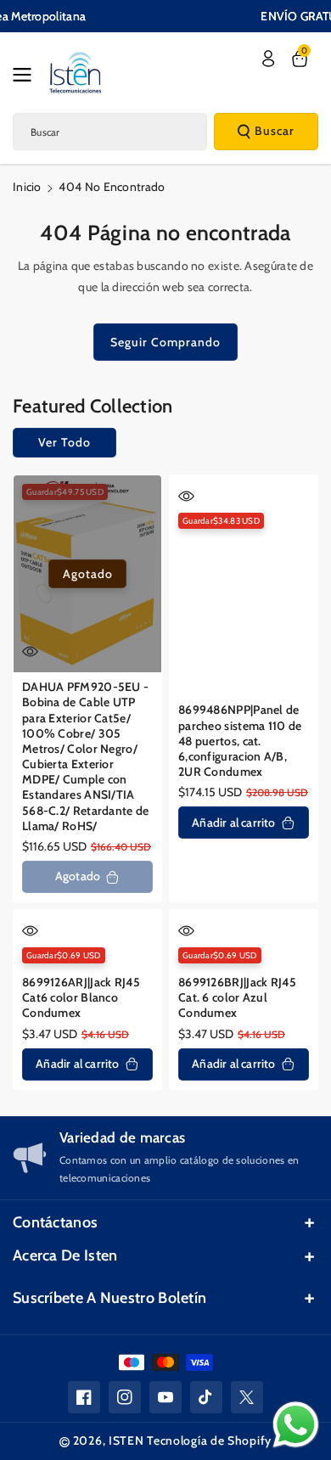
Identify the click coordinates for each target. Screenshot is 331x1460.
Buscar (275, 130)
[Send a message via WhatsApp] (296, 1425)
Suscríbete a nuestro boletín (109, 1298)
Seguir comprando (165, 342)
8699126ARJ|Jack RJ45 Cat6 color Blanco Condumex (81, 997)
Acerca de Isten (65, 1255)
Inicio (27, 186)
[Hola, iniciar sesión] (268, 58)
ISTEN (126, 1440)
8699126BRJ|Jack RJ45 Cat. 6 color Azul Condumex (237, 997)
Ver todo (64, 442)
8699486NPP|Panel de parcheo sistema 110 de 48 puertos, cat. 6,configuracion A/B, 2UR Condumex (240, 740)
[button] (27, 74)
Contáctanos (55, 1222)
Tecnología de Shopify (209, 1440)
